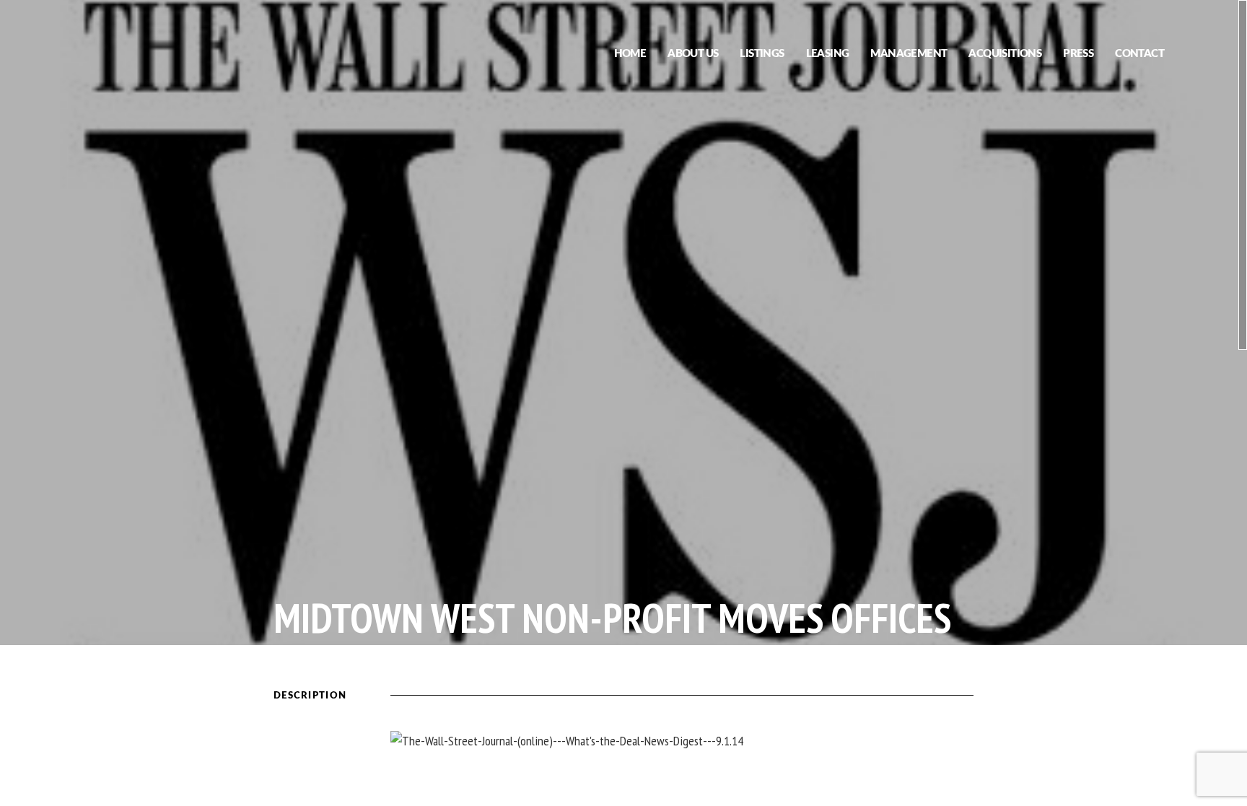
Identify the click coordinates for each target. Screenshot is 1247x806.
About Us (693, 53)
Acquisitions (1004, 53)
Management (908, 53)
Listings (762, 53)
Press (1078, 53)
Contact (1139, 53)
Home (630, 53)
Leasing (827, 53)
